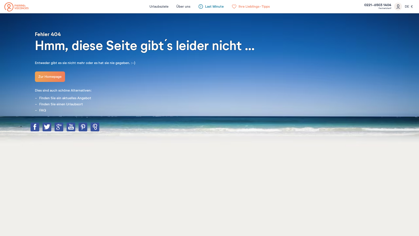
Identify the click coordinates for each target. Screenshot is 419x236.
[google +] (63, 127)
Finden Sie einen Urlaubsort (61, 104)
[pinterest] (87, 127)
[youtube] (75, 127)
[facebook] (39, 127)
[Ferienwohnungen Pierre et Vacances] (16, 7)
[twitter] (51, 127)
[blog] (99, 127)
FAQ (42, 110)
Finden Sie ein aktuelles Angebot (65, 98)
